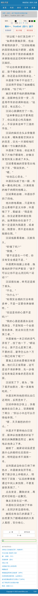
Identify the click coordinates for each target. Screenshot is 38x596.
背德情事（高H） (8, 559)
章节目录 (27, 532)
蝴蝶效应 (5, 569)
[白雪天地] (18, 21)
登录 (31, 2)
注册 (35, 2)
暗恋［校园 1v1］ (8, 586)
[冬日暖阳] (11, 21)
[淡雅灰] (32, 21)
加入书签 (19, 30)
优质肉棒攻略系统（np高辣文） (12, 576)
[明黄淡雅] (13, 21)
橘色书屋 (4, 3)
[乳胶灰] (12, 23)
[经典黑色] (30, 21)
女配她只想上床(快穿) (9, 566)
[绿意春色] (20, 21)
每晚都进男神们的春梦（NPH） (13, 573)
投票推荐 (8, 30)
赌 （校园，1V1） (8, 556)
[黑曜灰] (16, 21)
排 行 (19, 8)
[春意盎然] (34, 21)
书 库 (12, 8)
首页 (4, 13)
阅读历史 (25, 2)
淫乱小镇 (5, 563)
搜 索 (33, 8)
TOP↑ (35, 591)
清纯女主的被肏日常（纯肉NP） (13, 549)
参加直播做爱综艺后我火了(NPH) (13, 579)
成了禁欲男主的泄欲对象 (19, 13)
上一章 (11, 532)
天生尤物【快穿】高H (9, 553)
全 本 (26, 8)
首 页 (4, 8)
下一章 (19, 535)
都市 (8, 13)
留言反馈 (30, 30)
